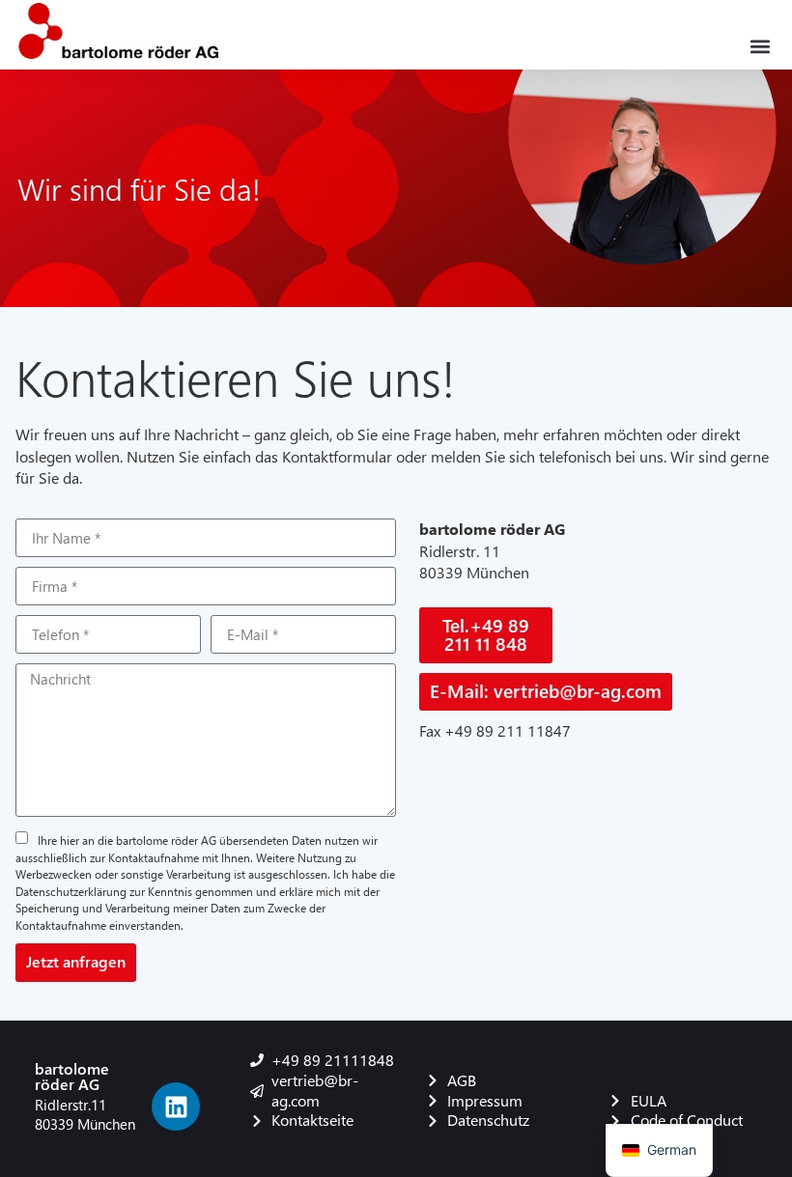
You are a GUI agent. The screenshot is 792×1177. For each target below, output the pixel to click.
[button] (761, 46)
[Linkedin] (176, 1106)
